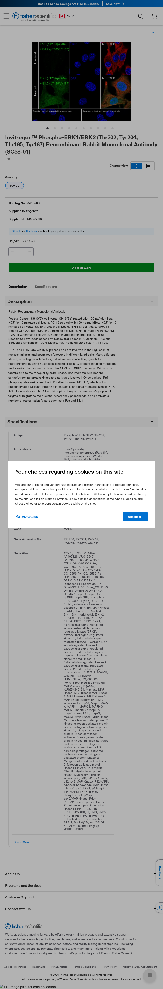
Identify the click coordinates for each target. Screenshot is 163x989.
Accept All (135, 517)
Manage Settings (26, 516)
